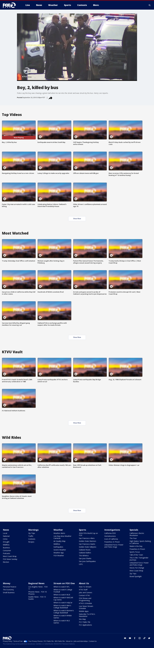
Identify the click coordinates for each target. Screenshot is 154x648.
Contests (31, 539)
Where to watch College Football (63, 590)
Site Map (82, 619)
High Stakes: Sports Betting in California (140, 542)
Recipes (31, 542)
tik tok (144, 638)
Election (6, 562)
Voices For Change (137, 568)
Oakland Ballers (85, 553)
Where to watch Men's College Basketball (62, 606)
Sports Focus (135, 552)
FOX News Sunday (10, 559)
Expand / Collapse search (149, 5)
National (6, 536)
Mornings (33, 529)
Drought (6, 542)
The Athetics (84, 555)
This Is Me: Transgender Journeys (139, 559)
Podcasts (6, 553)
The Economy (8, 589)
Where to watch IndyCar (63, 602)
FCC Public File (84, 622)
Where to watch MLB (62, 595)
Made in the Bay (136, 546)
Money (6, 583)
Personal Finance (9, 587)
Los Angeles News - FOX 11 (38, 588)
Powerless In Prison (112, 542)
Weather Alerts (59, 533)
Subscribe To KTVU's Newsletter (87, 615)
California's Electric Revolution (137, 534)
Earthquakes (58, 547)
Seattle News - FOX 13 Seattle (37, 598)
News (6, 529)
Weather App (59, 553)
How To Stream (85, 587)
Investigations (112, 529)
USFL (81, 564)
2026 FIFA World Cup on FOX (88, 534)
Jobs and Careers (85, 592)
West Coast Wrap (9, 556)
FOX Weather (59, 555)
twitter (149, 638)
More (96, 5)
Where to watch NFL (62, 587)
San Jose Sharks (85, 558)
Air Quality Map (59, 541)
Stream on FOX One (64, 583)
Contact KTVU (84, 595)
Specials (134, 529)
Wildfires (6, 545)
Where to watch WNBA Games (63, 616)
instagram (139, 638)
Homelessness (110, 536)
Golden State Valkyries (87, 547)
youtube (130, 638)
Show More (77, 219)
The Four (133, 538)
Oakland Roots (84, 550)
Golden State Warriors (87, 541)
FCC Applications (85, 625)
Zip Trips (31, 533)
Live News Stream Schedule (86, 607)
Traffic (30, 536)
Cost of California (111, 539)
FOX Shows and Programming (85, 599)
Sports (82, 529)
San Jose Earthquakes (87, 561)
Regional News (36, 583)
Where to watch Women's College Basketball (64, 611)
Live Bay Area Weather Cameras (62, 537)
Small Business (9, 592)
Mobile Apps (84, 611)
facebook (135, 638)
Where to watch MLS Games (62, 621)
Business (6, 547)
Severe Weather (60, 550)
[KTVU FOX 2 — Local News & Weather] (11, 5)
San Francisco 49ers (87, 538)
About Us (84, 583)
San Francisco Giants (87, 544)
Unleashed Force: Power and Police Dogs (113, 546)
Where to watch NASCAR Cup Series (63, 598)
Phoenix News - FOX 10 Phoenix (37, 593)
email (125, 638)
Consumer (7, 550)
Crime (5, 539)
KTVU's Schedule (85, 603)
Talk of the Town (136, 555)
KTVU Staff (83, 589)
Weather (58, 529)
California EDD (110, 533)
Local (5, 533)
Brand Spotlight (136, 576)
